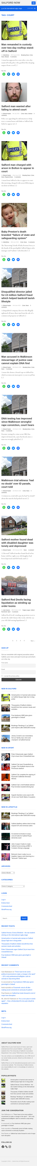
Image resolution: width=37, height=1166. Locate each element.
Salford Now (10, 2)
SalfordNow (6, 55)
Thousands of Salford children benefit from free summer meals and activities (23, 707)
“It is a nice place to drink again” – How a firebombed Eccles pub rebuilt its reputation (18, 1001)
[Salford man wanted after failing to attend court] (14, 92)
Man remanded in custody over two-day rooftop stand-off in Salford (17, 47)
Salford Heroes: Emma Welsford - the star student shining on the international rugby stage (22, 1086)
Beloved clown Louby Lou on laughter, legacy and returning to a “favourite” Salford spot (22, 856)
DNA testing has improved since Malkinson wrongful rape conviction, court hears (17, 422)
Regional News (9, 177)
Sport (9, 612)
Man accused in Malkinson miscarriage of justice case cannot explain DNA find (16, 360)
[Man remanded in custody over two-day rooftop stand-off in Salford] (14, 30)
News (2, 56)
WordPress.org (6, 909)
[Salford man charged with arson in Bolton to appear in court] (14, 150)
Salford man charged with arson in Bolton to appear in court (17, 168)
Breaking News (25, 55)
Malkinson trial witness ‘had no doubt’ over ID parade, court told (17, 483)
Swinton (30, 113)
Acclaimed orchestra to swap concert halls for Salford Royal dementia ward (21, 836)
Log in (3, 899)
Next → (33, 641)
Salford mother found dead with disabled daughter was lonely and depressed (17, 543)
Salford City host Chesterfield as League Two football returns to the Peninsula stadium (22, 766)
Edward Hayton (7, 113)
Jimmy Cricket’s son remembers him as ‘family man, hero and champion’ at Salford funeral (22, 738)
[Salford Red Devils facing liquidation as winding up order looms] (14, 585)
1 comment (31, 550)
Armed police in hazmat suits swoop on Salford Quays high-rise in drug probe (23, 697)
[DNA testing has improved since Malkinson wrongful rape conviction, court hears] (14, 404)
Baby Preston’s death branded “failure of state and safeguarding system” (18, 235)
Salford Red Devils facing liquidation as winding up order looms (16, 603)
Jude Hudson (6, 610)
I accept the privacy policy (11, 676)
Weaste (7, 56)
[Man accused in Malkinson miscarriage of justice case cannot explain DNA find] (14, 342)
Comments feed (6, 906)
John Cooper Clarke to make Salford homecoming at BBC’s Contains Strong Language (21, 846)
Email (3, 669)
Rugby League (26, 610)
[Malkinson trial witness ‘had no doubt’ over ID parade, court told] (14, 466)
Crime (31, 55)
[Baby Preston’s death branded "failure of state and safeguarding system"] (14, 215)
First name (4, 662)
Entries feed (5, 903)
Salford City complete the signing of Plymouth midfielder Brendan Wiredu (23, 776)
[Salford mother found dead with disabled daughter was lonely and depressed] (14, 525)
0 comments (13, 56)
